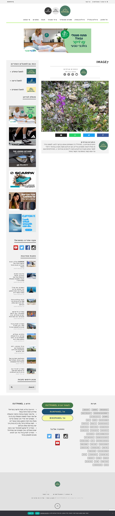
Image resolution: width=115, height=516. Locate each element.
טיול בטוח (85, 423)
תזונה (106, 464)
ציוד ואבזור (52, 20)
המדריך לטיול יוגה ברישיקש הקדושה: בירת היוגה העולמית (17, 370)
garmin (95, 409)
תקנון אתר (50, 498)
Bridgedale (104, 409)
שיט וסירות (89, 461)
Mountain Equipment (101, 413)
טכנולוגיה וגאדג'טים (102, 440)
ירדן (93, 440)
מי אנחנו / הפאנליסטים (99, 1)
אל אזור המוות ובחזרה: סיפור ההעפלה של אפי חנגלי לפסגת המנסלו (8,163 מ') (16, 277)
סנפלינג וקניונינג (103, 451)
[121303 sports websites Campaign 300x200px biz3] (22, 114)
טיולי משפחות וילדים (102, 433)
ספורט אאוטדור (66, 20)
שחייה (96, 461)
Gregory (86, 409)
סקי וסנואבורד (104, 454)
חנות (43, 20)
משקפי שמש (84, 444)
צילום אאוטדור (93, 454)
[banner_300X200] (22, 223)
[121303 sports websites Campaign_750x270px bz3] (57, 41)
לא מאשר (30, 513)
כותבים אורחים (71, 69)
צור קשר (88, 1)
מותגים (36, 20)
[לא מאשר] (113, 513)
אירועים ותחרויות (95, 416)
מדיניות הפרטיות (44, 513)
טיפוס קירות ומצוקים (102, 437)
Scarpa (105, 416)
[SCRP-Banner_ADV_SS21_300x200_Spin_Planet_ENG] (22, 179)
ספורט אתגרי (92, 451)
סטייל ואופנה (84, 447)
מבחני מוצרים (84, 440)
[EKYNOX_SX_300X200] (22, 158)
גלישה (94, 420)
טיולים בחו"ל (92, 20)
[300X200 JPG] (22, 136)
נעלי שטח (105, 447)
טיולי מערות (84, 430)
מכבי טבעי (93, 444)
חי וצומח (93, 423)
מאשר (37, 513)
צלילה (84, 454)
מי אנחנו (26, 20)
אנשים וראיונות (104, 420)
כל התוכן (104, 20)
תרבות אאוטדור (98, 464)
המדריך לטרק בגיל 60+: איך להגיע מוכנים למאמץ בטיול (16, 325)
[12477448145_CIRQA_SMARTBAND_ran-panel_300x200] (22, 201)
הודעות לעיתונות (103, 423)
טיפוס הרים (90, 433)
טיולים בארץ (80, 20)
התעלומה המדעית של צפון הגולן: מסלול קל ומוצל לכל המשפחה (16, 360)
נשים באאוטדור (95, 447)
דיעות (88, 420)
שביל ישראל (105, 461)
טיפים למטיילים (89, 437)
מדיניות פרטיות (38, 498)
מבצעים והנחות (104, 444)
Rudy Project (86, 413)
